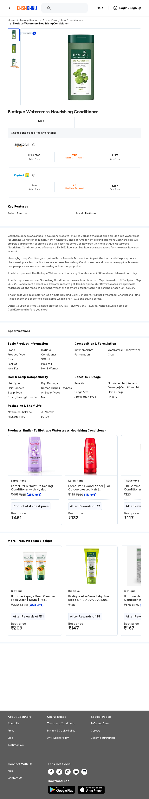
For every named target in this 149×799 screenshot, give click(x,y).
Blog (10, 737)
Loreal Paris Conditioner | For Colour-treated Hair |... (89, 487)
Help (100, 8)
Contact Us (15, 778)
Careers (95, 730)
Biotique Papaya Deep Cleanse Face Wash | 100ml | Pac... (33, 598)
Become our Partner (103, 737)
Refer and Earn (100, 723)
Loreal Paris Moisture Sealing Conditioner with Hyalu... (32, 487)
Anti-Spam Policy (58, 737)
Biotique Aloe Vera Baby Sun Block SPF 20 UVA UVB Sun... (88, 598)
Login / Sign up (130, 8)
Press (11, 730)
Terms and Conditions (61, 723)
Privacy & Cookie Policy (61, 730)
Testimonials (16, 745)
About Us (13, 723)
